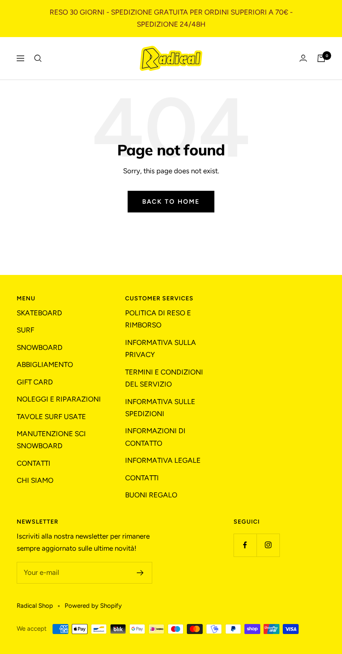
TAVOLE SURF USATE (51, 416)
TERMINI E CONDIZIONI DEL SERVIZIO (164, 378)
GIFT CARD (35, 382)
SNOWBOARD (40, 347)
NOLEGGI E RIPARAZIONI (59, 399)
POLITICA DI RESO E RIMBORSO (158, 319)
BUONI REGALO (151, 495)
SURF (25, 330)
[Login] (303, 58)
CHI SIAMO (35, 480)
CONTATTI (33, 463)
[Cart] (321, 58)
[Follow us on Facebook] (245, 545)
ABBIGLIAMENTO (45, 364)
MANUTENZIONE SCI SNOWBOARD (51, 439)
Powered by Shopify (93, 605)
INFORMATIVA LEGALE (163, 460)
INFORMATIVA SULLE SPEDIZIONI (160, 407)
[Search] (38, 58)
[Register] (140, 573)
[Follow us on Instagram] (267, 545)
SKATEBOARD (39, 313)
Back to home (171, 201)
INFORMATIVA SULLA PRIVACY (160, 348)
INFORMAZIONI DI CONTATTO (155, 437)
